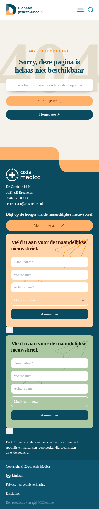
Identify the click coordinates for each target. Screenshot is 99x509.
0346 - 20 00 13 (17, 198)
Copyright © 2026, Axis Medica (28, 466)
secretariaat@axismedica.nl (24, 204)
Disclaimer (13, 493)
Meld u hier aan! (46, 225)
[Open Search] (90, 10)
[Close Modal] (9, 330)
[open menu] (80, 10)
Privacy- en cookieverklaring (25, 484)
